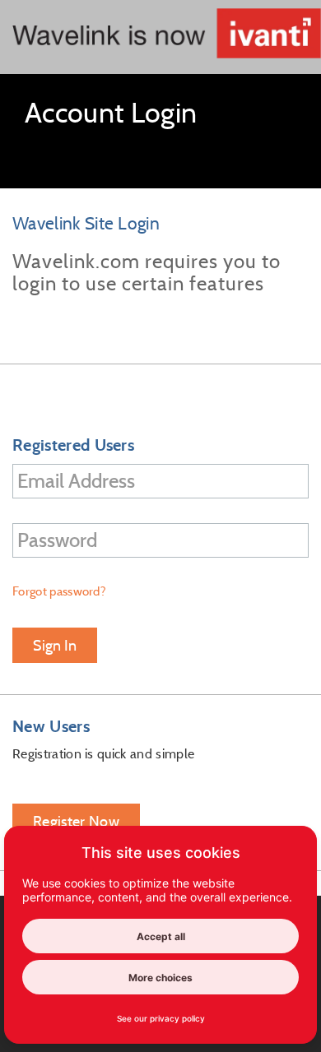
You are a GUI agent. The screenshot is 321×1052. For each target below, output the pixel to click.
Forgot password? (59, 591)
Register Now (76, 821)
